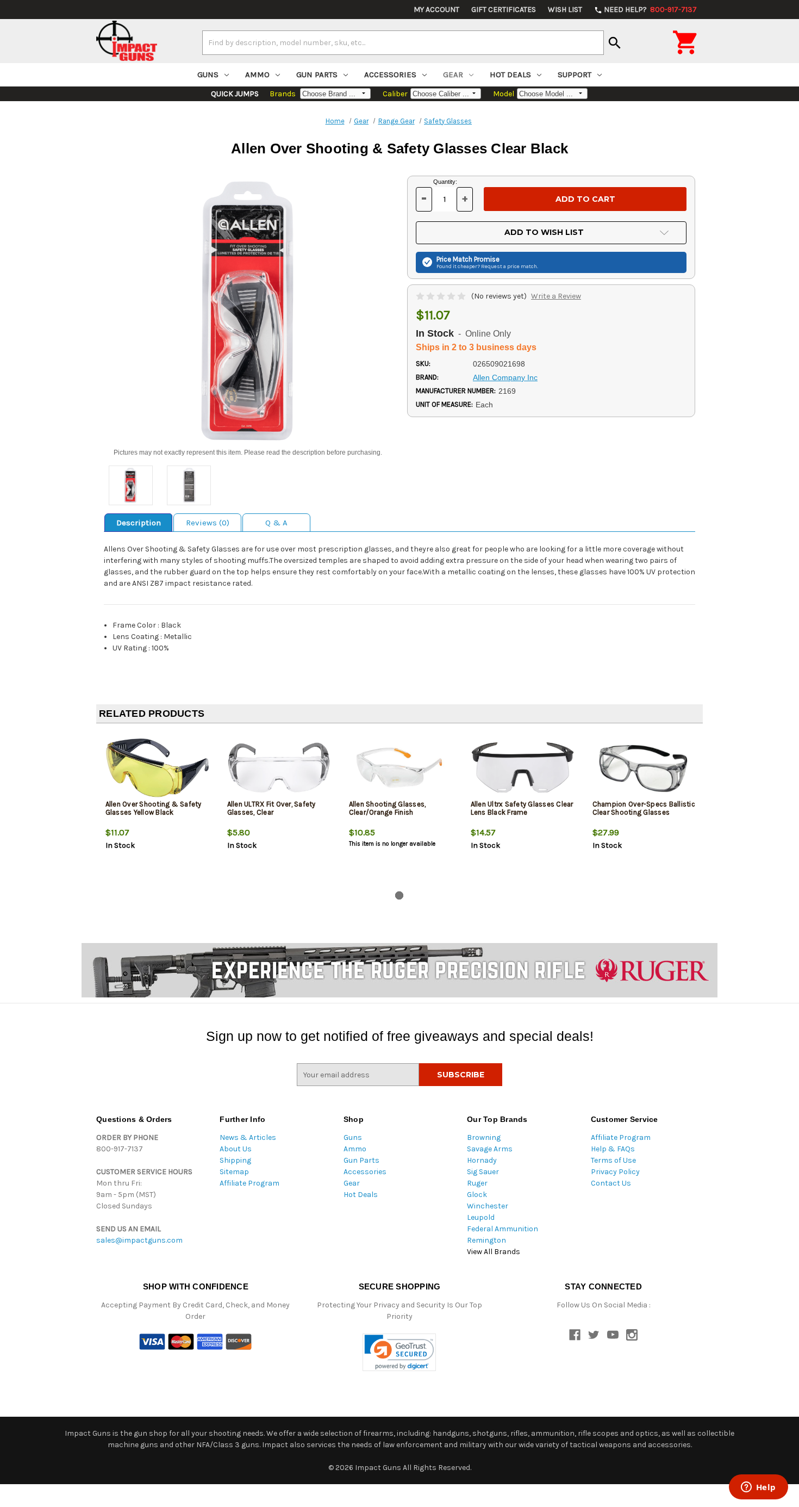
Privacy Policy (615, 1171)
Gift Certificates (503, 9)
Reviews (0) (207, 523)
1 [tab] (399, 895)
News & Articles (248, 1137)
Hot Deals (510, 74)
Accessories (390, 74)
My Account (436, 9)
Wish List (565, 9)
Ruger (477, 1183)
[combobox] (403, 42)
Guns (208, 74)
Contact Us (611, 1183)
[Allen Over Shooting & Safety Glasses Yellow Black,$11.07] (157, 767)
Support (574, 74)
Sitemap (234, 1171)
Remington (486, 1240)
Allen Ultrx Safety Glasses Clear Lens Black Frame (522, 808)
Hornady (482, 1160)
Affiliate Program (249, 1183)
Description (138, 523)
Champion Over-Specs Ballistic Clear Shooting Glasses (643, 808)
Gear (453, 74)
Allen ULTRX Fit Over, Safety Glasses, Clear (271, 808)
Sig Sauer (483, 1171)
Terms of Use (613, 1160)
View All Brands (493, 1251)
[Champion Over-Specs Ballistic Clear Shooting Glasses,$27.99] (644, 767)
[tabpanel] (157, 809)
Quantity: (445, 181)
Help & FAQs (613, 1148)
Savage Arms (490, 1148)
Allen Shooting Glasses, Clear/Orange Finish (387, 808)
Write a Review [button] (556, 296)
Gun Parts (317, 74)
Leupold (481, 1217)
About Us (236, 1148)
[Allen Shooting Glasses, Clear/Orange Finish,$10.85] (401, 767)
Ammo (257, 74)
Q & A (276, 523)
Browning (484, 1137)
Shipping (235, 1160)
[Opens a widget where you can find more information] (758, 1488)
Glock (477, 1194)
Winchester (487, 1206)
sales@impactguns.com (139, 1240)
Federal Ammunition (502, 1228)
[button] (399, 1352)
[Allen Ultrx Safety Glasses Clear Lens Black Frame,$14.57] (523, 767)
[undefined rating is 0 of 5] (441, 296)
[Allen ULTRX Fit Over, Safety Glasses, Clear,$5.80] (279, 767)
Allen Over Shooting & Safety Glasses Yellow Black (153, 808)
